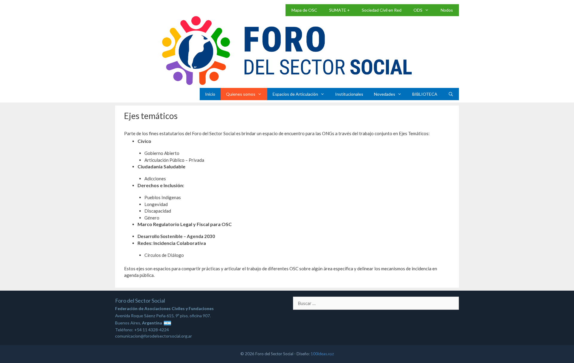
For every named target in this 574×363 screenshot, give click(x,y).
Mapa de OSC (304, 10)
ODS (417, 10)
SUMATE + (339, 10)
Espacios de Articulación (295, 94)
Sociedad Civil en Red (382, 10)
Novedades (384, 94)
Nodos (447, 10)
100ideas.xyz (322, 353)
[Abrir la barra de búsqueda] (451, 94)
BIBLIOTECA (424, 94)
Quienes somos (240, 94)
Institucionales (349, 94)
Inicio (210, 94)
